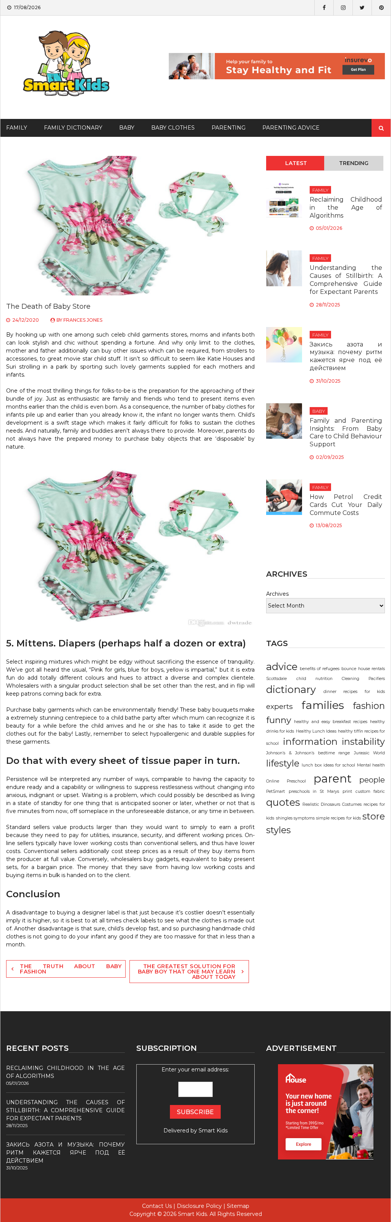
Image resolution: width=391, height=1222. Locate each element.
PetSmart (275, 791)
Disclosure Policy (199, 1206)
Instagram (342, 7)
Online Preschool (285, 781)
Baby (126, 127)
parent (332, 778)
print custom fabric (364, 791)
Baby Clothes (173, 127)
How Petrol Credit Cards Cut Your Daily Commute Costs (346, 504)
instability (363, 741)
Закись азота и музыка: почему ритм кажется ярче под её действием (346, 356)
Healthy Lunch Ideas (316, 731)
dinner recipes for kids (354, 691)
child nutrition (314, 678)
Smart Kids (213, 1130)
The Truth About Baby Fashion (70, 969)
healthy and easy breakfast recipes (330, 721)
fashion (369, 705)
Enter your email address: (195, 1100)
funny (278, 719)
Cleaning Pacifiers (363, 678)
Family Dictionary (73, 127)
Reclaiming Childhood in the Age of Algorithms (346, 207)
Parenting (229, 127)
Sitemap (238, 1206)
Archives (277, 593)
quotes (283, 802)
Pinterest (381, 7)
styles (278, 830)
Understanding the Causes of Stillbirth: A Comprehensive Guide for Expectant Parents (346, 279)
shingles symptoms (295, 818)
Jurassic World (369, 753)
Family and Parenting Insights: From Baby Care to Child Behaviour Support (346, 432)
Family (320, 190)
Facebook (323, 7)
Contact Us (157, 1206)
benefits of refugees (320, 668)
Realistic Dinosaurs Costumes (332, 804)
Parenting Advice (291, 127)
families (323, 705)
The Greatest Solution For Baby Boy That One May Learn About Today (187, 971)
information (310, 741)
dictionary (291, 689)
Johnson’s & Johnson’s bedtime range (308, 753)
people (372, 779)
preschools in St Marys (314, 791)
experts (279, 706)
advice (281, 667)
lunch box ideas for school (328, 765)
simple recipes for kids (338, 818)
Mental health (371, 765)
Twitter (362, 7)
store (373, 816)
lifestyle (282, 763)
